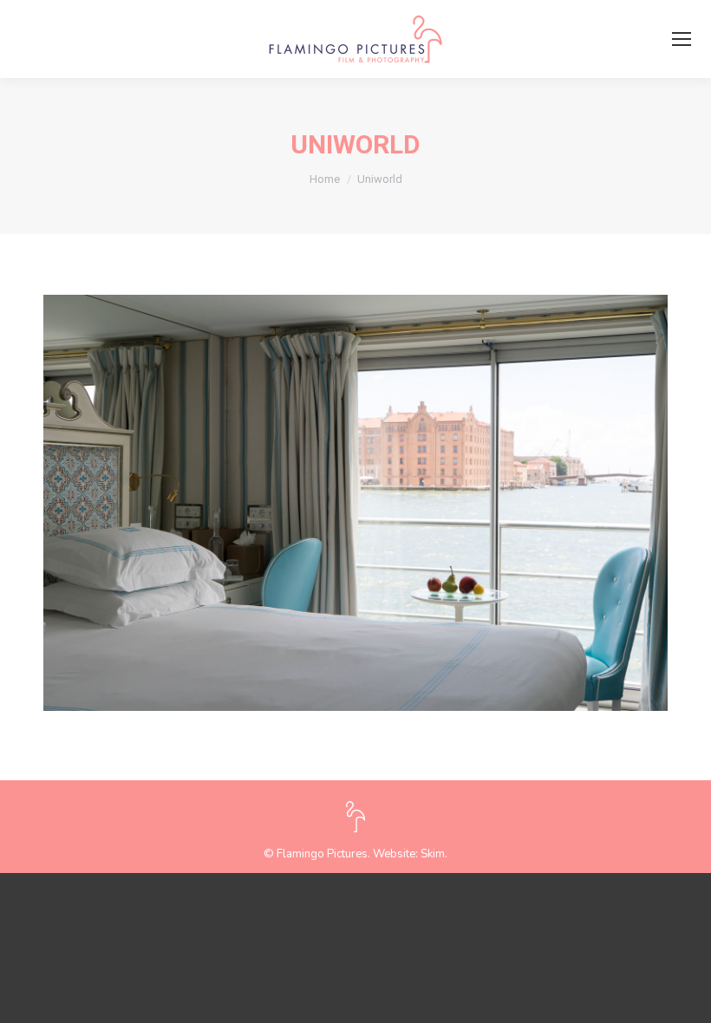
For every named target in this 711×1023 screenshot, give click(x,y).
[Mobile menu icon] (681, 39)
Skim (433, 854)
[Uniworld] (355, 503)
